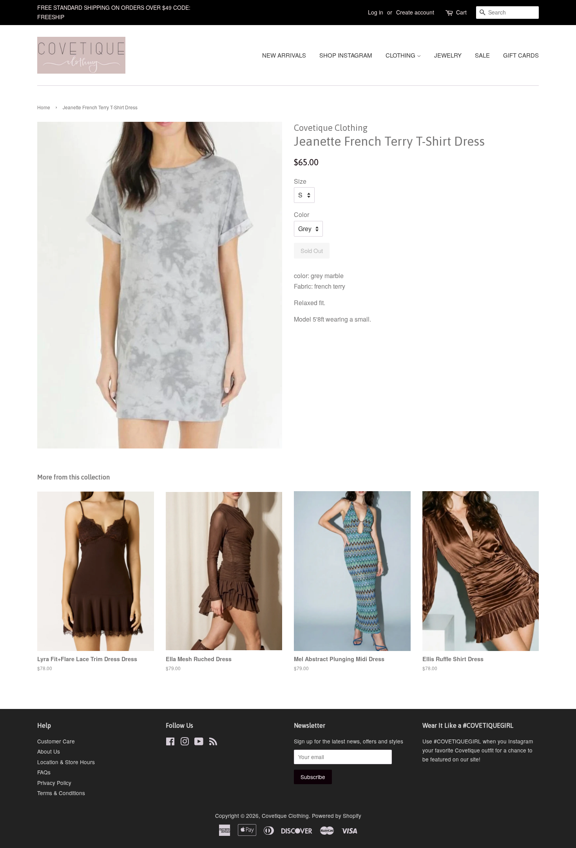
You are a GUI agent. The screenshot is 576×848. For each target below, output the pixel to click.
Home (43, 107)
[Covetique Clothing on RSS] (213, 743)
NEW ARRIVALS (284, 55)
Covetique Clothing (285, 815)
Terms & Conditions (61, 793)
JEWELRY (448, 55)
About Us (48, 751)
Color (301, 214)
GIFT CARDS (521, 55)
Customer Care (56, 741)
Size (300, 181)
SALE (482, 55)
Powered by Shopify (336, 815)
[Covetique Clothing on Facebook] (170, 743)
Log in (375, 12)
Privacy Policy (54, 783)
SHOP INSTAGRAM (345, 55)
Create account (415, 12)
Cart (461, 12)
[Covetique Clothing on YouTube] (198, 743)
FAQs (44, 772)
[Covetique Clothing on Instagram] (184, 743)
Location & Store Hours (66, 762)
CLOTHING (401, 55)
